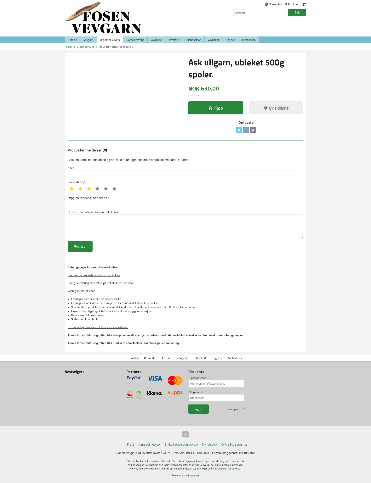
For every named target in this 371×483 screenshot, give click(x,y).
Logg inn (216, 358)
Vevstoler (174, 40)
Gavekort (200, 358)
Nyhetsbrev (210, 444)
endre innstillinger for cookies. (224, 468)
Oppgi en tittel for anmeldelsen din (89, 198)
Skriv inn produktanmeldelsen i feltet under (94, 212)
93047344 (202, 453)
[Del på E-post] (253, 130)
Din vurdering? (77, 182)
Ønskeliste (278, 108)
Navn (71, 168)
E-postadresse (197, 378)
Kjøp (218, 108)
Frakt (130, 444)
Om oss (230, 40)
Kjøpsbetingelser (149, 444)
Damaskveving (135, 40)
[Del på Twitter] (239, 130)
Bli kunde (149, 358)
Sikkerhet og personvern (181, 444)
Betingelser (182, 358)
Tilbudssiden (193, 40)
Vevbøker (213, 40)
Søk (297, 12)
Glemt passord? (235, 409)
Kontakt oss (248, 40)
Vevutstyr (156, 40)
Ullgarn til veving (110, 40)
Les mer (197, 468)
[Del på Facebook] (246, 130)
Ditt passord (195, 392)
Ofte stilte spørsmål (234, 444)
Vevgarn (88, 40)
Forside (72, 40)
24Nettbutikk (193, 475)
